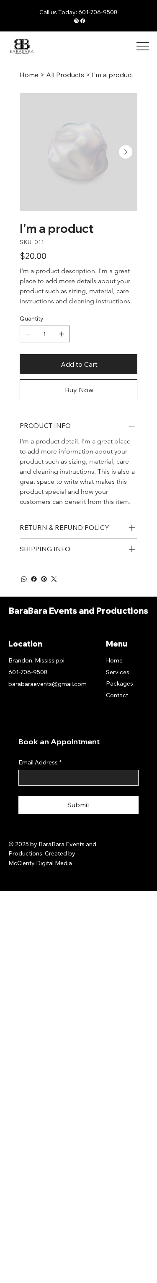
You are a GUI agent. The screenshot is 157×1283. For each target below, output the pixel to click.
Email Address (40, 762)
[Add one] (61, 334)
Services (117, 672)
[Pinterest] (44, 579)
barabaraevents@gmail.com (47, 684)
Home (114, 660)
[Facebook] (34, 579)
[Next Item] (125, 152)
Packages (119, 683)
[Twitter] (54, 579)
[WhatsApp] (24, 579)
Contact (117, 695)
